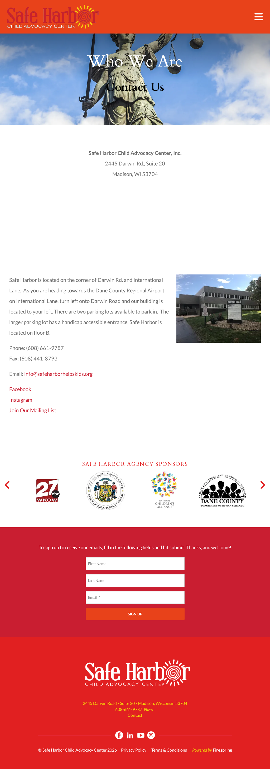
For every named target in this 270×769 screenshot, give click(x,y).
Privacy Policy (133, 749)
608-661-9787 (128, 709)
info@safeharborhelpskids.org (58, 374)
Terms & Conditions (169, 749)
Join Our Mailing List (32, 410)
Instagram (20, 399)
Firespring (222, 749)
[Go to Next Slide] (262, 485)
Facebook (20, 389)
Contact (135, 715)
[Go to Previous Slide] (7, 485)
